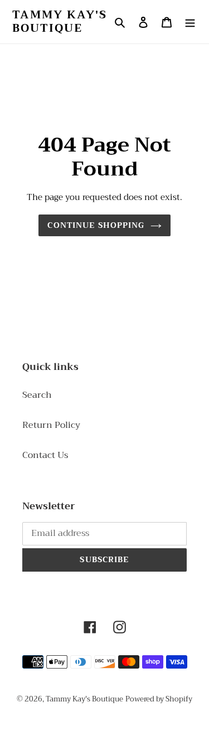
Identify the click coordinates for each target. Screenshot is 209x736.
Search (37, 395)
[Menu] (190, 21)
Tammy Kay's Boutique (59, 21)
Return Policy (51, 425)
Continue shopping (95, 225)
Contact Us (45, 455)
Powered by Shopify (158, 699)
